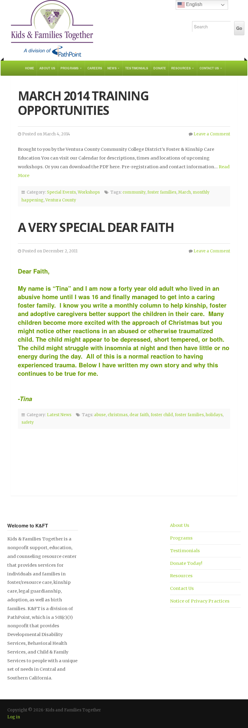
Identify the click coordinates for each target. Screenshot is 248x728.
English (193, 4)
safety (27, 422)
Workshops (89, 192)
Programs (69, 68)
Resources (181, 68)
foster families (161, 192)
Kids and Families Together (92, 28)
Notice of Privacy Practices (200, 601)
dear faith (139, 414)
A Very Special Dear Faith (96, 227)
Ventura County (60, 200)
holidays (214, 414)
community (133, 192)
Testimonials (136, 68)
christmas (118, 414)
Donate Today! (186, 563)
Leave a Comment (212, 134)
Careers (95, 68)
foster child (162, 414)
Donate (159, 68)
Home (29, 68)
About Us (47, 68)
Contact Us (209, 68)
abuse (100, 414)
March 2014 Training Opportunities (83, 103)
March (184, 192)
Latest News (59, 414)
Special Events (61, 192)
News (111, 68)
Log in (13, 717)
